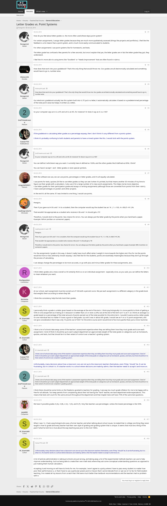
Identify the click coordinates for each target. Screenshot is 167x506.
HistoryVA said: (40, 88)
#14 (148, 345)
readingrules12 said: (42, 229)
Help (139, 497)
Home (20, 11)
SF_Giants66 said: (41, 350)
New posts (20, 15)
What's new (40, 11)
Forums (29, 11)
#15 (148, 372)
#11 (148, 287)
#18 (148, 439)
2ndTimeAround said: (42, 153)
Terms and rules (120, 497)
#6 (148, 149)
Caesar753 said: (40, 443)
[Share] (145, 32)
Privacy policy (131, 497)
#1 (148, 32)
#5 (148, 130)
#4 (148, 108)
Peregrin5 (21, 28)
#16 (148, 400)
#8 (148, 199)
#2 (148, 65)
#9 (148, 224)
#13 (148, 326)
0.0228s (135, 504)
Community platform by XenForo (84, 501)
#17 (148, 419)
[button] (47, 11)
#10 (148, 268)
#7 (148, 173)
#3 (148, 84)
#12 (148, 306)
